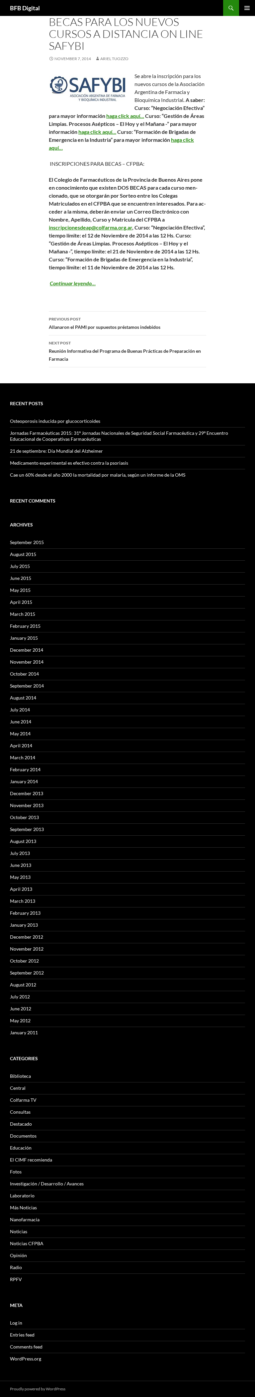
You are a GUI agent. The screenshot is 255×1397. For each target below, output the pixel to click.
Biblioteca (20, 1076)
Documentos (23, 1136)
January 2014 (24, 781)
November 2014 (26, 662)
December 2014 (26, 650)
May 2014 (20, 733)
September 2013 (27, 829)
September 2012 (27, 973)
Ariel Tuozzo (114, 58)
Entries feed (22, 1335)
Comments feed (26, 1347)
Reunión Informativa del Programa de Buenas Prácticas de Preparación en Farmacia (125, 351)
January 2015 (24, 638)
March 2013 (22, 901)
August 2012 (23, 984)
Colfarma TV (23, 1100)
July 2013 (20, 853)
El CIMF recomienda (31, 1160)
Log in (16, 1323)
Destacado (21, 1124)
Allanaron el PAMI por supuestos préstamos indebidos (104, 323)
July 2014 (20, 709)
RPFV (16, 1279)
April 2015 (21, 602)
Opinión (18, 1255)
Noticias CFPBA (26, 1243)
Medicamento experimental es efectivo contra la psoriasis (69, 463)
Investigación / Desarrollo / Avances (47, 1183)
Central (18, 1088)
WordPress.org (25, 1358)
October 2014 (24, 674)
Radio (16, 1267)
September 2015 (27, 542)
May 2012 (20, 1020)
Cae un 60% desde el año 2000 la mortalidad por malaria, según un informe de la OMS (97, 475)
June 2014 (20, 721)
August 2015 (23, 554)
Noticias (18, 1231)
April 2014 (21, 745)
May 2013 (20, 877)
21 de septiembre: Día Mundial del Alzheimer (56, 451)
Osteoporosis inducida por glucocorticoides (55, 421)
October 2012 (24, 961)
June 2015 (20, 578)
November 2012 (26, 949)
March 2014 (22, 757)
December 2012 (26, 937)
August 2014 (23, 697)
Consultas (20, 1112)
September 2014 (27, 686)
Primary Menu (247, 8)
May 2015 (20, 590)
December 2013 (26, 793)
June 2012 (20, 1008)
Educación (21, 1148)
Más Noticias (23, 1207)
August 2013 (23, 841)
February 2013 (25, 913)
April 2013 (21, 889)
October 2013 (24, 817)
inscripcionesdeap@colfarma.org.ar (90, 227)
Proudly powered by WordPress (37, 1388)
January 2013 (24, 925)
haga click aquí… (125, 116)
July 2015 (20, 566)
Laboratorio (22, 1195)
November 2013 (26, 805)
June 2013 (20, 865)
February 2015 (25, 626)
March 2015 (22, 614)
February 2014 (25, 769)
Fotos (16, 1171)
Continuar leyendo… (73, 283)
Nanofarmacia (25, 1219)
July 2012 (20, 996)
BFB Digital (25, 8)
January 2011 (24, 1032)
